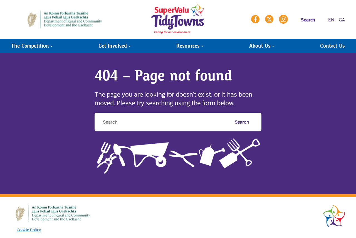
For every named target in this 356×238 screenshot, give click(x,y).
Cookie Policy (29, 229)
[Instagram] (283, 19)
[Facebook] (255, 19)
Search (242, 122)
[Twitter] (269, 19)
